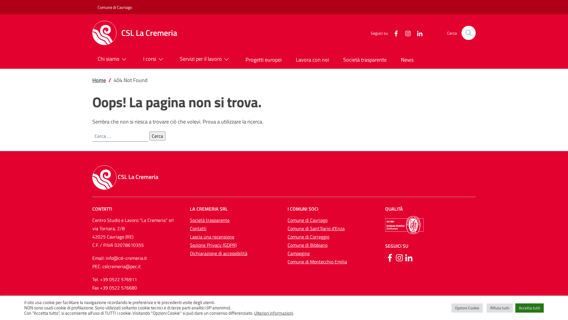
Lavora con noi (312, 60)
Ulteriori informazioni (273, 313)
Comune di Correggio (308, 236)
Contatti (198, 228)
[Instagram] (406, 33)
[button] (469, 33)
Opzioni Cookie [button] (467, 308)
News (407, 60)
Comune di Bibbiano (307, 245)
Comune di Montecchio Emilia (317, 261)
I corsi (149, 59)
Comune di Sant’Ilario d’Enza (316, 228)
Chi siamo (109, 59)
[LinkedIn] (417, 33)
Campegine (299, 253)
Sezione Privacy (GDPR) (213, 245)
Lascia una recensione (212, 236)
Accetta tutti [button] (529, 308)
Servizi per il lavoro (201, 59)
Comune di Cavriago (115, 7)
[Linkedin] (409, 257)
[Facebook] (394, 33)
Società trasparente (365, 60)
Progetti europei (264, 60)
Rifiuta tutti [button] (499, 308)
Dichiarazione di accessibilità (218, 253)
